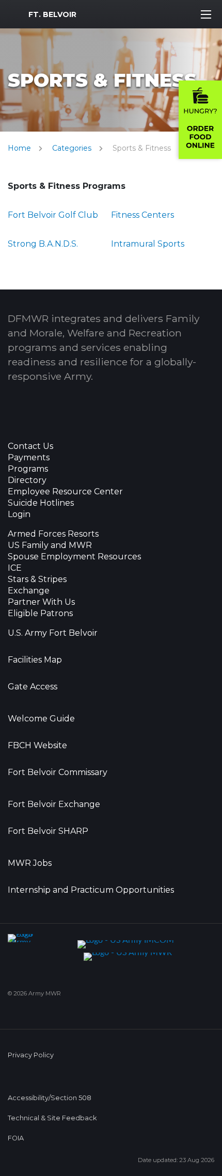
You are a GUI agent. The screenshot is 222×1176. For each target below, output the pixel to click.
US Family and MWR (50, 545)
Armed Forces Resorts (53, 534)
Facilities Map (35, 660)
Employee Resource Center (65, 492)
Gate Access (32, 687)
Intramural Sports (147, 244)
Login (19, 514)
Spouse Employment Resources (74, 557)
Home (19, 148)
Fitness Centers (142, 215)
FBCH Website (37, 746)
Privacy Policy (31, 1055)
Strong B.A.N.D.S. (43, 244)
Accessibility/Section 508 (49, 1098)
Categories (71, 148)
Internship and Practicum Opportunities (91, 890)
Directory (27, 480)
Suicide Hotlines (41, 503)
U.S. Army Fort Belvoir (53, 633)
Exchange (29, 591)
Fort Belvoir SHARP (48, 831)
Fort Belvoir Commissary (57, 772)
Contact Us (30, 446)
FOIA (16, 1138)
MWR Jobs (30, 863)
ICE (15, 568)
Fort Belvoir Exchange (54, 804)
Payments (29, 458)
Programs (28, 469)
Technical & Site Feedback (52, 1118)
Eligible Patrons (40, 613)
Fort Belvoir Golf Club (53, 215)
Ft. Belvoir (52, 14)
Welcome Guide (41, 719)
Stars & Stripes (37, 579)
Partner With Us (41, 602)
